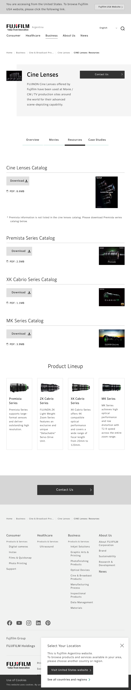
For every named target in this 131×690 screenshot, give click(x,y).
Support (11, 569)
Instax (12, 552)
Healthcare (45, 535)
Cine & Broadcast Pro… (41, 53)
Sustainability (107, 556)
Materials (76, 608)
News (103, 571)
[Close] (122, 645)
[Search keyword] (122, 29)
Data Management (82, 602)
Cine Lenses (64, 53)
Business (20, 53)
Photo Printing (18, 563)
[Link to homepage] (17, 27)
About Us (105, 535)
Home (9, 53)
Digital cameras (18, 547)
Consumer (13, 535)
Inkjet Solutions (80, 547)
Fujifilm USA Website (110, 7)
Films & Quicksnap (20, 558)
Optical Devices (80, 570)
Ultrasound (47, 547)
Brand (102, 551)
